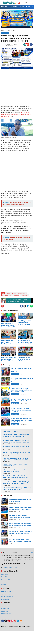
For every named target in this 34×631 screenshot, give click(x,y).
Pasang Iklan (4, 611)
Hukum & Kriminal (6, 579)
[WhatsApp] (31, 306)
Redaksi (3, 606)
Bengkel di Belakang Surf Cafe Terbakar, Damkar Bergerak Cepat (19, 516)
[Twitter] (24, 306)
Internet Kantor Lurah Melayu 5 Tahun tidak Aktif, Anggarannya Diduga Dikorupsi (16, 114)
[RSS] (21, 621)
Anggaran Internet (11, 293)
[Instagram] (11, 621)
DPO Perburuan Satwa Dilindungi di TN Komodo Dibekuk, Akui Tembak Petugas (17, 488)
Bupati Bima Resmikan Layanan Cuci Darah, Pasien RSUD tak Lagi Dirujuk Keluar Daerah (16, 441)
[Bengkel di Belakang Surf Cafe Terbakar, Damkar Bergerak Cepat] (4, 517)
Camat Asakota (22, 293)
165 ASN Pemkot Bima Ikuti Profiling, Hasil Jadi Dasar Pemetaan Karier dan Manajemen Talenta (25, 342)
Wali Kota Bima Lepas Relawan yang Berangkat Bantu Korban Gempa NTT (22, 380)
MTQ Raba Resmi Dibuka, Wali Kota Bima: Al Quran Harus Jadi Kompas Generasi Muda (21, 420)
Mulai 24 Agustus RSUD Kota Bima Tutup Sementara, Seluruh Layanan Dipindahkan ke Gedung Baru (25, 322)
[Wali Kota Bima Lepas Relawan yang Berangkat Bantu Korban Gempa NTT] (5, 381)
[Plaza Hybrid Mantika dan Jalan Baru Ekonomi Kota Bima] (4, 501)
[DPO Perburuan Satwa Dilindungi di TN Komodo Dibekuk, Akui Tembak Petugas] (4, 533)
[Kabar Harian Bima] (11, 2)
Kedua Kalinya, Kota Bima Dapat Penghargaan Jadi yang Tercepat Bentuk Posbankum (8, 342)
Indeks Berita (5, 599)
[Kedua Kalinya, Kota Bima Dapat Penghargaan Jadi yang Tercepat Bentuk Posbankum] (8, 334)
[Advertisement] (17, 86)
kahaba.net (7, 44)
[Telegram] (28, 306)
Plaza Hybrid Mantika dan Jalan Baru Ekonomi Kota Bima (16, 447)
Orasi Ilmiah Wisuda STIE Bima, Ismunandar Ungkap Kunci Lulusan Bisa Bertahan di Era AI (21, 390)
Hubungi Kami (5, 608)
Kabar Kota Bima (5, 33)
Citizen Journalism (6, 613)
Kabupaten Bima (6, 582)
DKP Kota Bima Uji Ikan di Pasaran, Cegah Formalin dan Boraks (21, 400)
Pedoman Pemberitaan (7, 591)
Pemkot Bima (25, 295)
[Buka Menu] (29, 2)
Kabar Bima (4, 574)
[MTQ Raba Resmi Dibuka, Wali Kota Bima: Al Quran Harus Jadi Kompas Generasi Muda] (5, 421)
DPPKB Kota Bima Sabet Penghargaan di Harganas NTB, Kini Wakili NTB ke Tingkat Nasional (8, 359)
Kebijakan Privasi (6, 594)
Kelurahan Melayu (7, 295)
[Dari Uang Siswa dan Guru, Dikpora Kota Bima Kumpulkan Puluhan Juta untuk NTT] (5, 371)
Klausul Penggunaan (7, 596)
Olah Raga (4, 584)
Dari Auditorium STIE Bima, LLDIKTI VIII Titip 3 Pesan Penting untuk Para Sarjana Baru (16, 482)
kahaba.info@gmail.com (10, 567)
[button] (26, 2)
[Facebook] (21, 306)
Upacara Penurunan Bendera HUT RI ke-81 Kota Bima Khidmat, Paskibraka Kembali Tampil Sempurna (24, 359)
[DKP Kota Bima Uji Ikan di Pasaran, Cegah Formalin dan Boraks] (5, 401)
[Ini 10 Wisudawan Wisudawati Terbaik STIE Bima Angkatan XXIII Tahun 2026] (5, 411)
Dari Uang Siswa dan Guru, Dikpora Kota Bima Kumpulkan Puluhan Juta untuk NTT (21, 370)
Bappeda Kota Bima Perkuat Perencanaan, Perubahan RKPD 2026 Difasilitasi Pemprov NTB (8, 325)
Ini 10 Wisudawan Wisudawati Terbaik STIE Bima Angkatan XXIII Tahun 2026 (21, 410)
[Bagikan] (31, 44)
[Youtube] (15, 621)
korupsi (17, 295)
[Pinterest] (8, 621)
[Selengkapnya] (32, 552)
